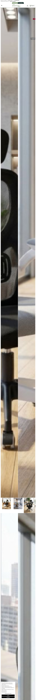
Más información (4, 691)
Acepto (8, 695)
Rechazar (8, 697)
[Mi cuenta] (27, 5)
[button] (32, 6)
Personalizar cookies (8, 693)
